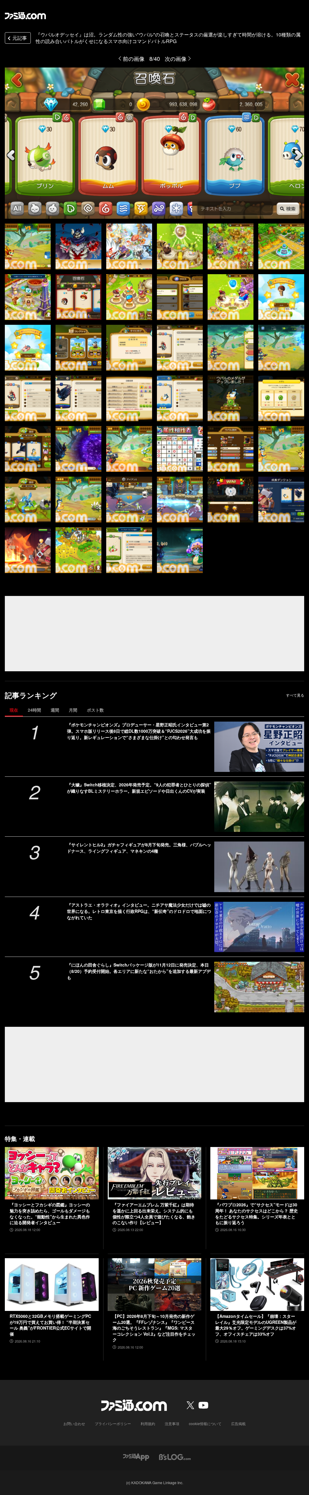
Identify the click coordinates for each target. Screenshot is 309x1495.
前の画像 (134, 58)
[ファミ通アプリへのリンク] (136, 1456)
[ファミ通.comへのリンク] (25, 15)
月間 (73, 710)
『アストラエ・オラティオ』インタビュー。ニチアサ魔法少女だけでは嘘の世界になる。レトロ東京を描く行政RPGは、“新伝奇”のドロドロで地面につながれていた (139, 911)
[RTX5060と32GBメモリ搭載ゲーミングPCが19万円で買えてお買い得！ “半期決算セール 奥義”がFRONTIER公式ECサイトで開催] (52, 1284)
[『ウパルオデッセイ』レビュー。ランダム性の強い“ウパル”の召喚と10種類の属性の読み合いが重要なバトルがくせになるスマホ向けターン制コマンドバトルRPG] (28, 246)
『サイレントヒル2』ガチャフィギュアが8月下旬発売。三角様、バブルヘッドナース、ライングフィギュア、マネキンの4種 (139, 848)
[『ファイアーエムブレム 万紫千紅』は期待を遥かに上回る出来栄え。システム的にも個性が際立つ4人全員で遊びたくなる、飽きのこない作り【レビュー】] (155, 1173)
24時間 (34, 710)
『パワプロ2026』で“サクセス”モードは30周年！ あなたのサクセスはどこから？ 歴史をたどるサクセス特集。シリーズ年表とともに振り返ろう (256, 1213)
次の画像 (175, 58)
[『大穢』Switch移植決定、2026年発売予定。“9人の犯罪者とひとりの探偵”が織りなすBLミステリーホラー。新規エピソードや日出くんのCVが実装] (259, 807)
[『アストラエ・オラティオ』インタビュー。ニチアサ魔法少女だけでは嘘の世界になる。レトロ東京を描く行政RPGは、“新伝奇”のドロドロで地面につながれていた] (259, 927)
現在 (14, 710)
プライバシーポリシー (113, 1423)
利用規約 (148, 1423)
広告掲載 (238, 1423)
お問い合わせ (74, 1423)
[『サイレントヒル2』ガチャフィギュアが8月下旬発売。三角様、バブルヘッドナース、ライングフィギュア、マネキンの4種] (259, 867)
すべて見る (295, 695)
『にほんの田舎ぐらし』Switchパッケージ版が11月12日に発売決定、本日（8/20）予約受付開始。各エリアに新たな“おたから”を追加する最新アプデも (139, 971)
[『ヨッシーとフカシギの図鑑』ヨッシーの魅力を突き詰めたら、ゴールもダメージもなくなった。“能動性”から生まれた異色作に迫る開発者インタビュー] (52, 1173)
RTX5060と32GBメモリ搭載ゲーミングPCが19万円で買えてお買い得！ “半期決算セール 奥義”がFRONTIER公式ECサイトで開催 (50, 1325)
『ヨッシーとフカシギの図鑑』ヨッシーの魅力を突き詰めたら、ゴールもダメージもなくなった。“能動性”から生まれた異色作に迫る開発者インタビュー (50, 1213)
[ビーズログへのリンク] (175, 1456)
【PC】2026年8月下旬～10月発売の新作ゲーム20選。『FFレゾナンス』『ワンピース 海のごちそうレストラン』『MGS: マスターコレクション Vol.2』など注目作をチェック (154, 1328)
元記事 (19, 37)
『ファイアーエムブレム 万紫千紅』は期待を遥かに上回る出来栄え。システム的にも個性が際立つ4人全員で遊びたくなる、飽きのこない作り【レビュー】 (154, 1213)
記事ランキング (31, 695)
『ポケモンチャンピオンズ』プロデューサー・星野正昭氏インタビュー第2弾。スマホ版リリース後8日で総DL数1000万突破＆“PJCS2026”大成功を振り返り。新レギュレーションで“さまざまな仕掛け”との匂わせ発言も (139, 731)
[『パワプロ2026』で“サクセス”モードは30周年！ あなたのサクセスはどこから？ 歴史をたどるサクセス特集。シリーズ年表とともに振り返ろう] (257, 1173)
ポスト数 (95, 710)
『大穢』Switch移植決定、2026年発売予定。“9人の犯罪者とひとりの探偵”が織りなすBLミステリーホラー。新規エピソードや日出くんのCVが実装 (139, 788)
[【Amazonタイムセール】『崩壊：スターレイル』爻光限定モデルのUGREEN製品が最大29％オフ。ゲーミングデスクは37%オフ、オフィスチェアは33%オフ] (257, 1284)
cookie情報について (205, 1423)
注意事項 (172, 1423)
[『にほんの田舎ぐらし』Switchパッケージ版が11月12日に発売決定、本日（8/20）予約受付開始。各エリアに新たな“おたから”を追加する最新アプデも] (259, 987)
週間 (55, 710)
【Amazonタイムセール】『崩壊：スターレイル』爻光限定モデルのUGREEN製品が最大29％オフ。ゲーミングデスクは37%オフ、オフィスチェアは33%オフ (255, 1325)
